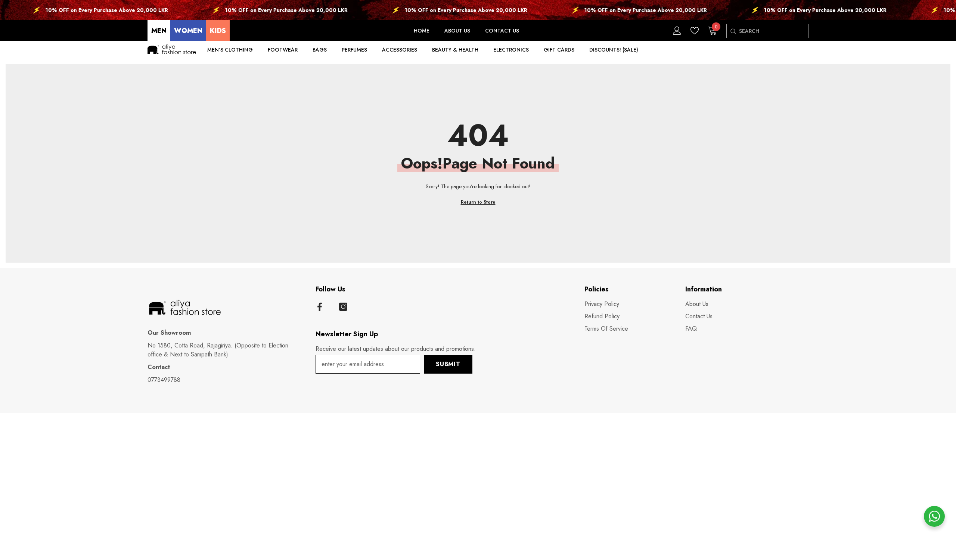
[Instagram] (343, 307)
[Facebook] (320, 307)
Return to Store (478, 202)
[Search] (733, 31)
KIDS (218, 30)
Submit (448, 364)
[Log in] (677, 31)
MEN (159, 30)
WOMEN (188, 30)
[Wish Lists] (694, 31)
